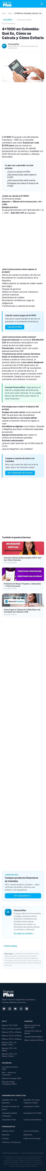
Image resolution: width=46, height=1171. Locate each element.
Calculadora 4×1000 (31, 1106)
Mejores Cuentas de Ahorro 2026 (32, 1026)
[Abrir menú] (41, 3)
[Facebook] (4, 1009)
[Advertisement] (23, 109)
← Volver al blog (9, 946)
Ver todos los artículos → (24, 933)
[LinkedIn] (27, 1009)
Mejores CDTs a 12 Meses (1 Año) (9, 1043)
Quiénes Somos (8, 1131)
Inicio (4, 13)
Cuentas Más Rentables (33, 1037)
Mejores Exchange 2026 (11, 1078)
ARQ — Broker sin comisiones (9, 1074)
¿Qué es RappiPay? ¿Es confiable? (17, 449)
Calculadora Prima (9, 1120)
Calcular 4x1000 (15, 327)
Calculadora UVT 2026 (32, 1113)
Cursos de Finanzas (31, 1131)
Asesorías (5, 1135)
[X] (21, 1009)
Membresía (27, 1135)
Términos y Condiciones (11, 1142)
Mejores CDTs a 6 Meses (12, 1036)
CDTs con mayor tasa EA (11, 1029)
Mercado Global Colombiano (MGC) (9, 1083)
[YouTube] (15, 1009)
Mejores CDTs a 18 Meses (9, 1049)
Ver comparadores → (23, 896)
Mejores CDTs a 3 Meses (11, 1032)
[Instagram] (10, 1009)
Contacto (5, 1138)
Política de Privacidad (31, 1138)
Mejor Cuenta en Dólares (34, 1040)
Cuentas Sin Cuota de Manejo (32, 1032)
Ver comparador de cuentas (20, 473)
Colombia (7, 20)
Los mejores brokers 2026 (10, 1068)
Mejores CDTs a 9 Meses (12, 1039)
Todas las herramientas (32, 1120)
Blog (10, 13)
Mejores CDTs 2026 (9, 1025)
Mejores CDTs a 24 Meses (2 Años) (9, 1055)
